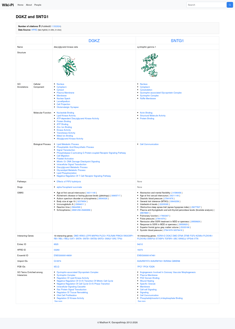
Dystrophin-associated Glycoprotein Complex (161, 92)
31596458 (176, 192)
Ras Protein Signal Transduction (71, 289)
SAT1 (72, 238)
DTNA (180, 235)
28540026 (102, 198)
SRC (114, 238)
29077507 (195, 207)
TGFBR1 (169, 238)
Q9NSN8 (176, 260)
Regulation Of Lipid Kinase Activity (73, 277)
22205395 (163, 204)
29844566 (75, 207)
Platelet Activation (65, 158)
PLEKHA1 (208, 235)
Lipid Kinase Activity (66, 115)
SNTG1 (177, 40)
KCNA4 (199, 235)
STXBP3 (160, 238)
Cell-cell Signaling (148, 289)
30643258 (174, 201)
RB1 (56, 238)
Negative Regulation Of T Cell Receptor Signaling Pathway (84, 175)
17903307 (164, 215)
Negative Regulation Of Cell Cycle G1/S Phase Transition (83, 283)
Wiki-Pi (8, 5)
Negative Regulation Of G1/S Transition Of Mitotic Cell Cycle (85, 280)
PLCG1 (102, 235)
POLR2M (111, 235)
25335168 (184, 227)
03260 (56, 249)
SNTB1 (86, 238)
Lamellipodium (63, 101)
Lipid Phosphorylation (67, 172)
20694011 (79, 204)
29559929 (195, 221)
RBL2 (66, 238)
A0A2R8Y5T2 (143, 260)
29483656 (85, 209)
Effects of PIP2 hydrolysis (69, 181)
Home (20, 4)
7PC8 (145, 266)
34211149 (90, 192)
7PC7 (139, 266)
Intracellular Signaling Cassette (71, 286)
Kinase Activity (64, 129)
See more (58, 301)
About (29, 4)
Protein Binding (64, 121)
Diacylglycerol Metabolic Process (72, 167)
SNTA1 (79, 238)
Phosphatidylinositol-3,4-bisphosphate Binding (161, 298)
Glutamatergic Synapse (67, 106)
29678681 (144, 212)
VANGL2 (182, 238)
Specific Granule (147, 283)
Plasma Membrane (65, 92)
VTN (196, 238)
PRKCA (119, 235)
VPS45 (190, 238)
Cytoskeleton (146, 89)
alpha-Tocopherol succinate (69, 187)
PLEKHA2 (142, 238)
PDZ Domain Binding (149, 277)
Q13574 (57, 260)
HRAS (82, 235)
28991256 (76, 209)
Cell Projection (63, 104)
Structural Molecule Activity (153, 115)
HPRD (34, 29)
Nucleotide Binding (65, 112)
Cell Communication (149, 144)
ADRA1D (161, 235)
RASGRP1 (128, 235)
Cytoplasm (62, 86)
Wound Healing (147, 280)
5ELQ (56, 266)
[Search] (230, 5)
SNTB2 (93, 238)
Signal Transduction (66, 149)
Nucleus (60, 83)
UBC (175, 238)
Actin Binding (146, 112)
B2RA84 (167, 260)
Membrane (62, 95)
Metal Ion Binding (65, 135)
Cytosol (60, 89)
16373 (140, 249)
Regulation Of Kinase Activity (70, 298)
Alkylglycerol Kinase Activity (70, 138)
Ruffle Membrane (148, 98)
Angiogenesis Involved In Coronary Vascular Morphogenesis (168, 272)
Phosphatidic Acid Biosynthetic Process (75, 146)
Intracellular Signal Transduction (71, 164)
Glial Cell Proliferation (67, 295)
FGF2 (192, 235)
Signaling (144, 292)
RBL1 (61, 238)
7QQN (151, 266)
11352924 (55, 26)
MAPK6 (95, 235)
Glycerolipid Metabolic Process (71, 170)
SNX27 (108, 238)
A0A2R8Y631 (156, 260)
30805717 (115, 195)
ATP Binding (62, 124)
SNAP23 (151, 238)
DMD (76, 235)
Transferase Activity (66, 132)
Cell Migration (63, 155)
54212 (140, 244)
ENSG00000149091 (63, 255)
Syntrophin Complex (149, 95)
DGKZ (94, 40)
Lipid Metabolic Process (68, 144)
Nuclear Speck (63, 98)
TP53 (119, 238)
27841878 (168, 198)
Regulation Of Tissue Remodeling (72, 292)
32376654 (81, 201)
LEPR (88, 235)
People (37, 4)
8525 (56, 244)
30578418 (177, 230)
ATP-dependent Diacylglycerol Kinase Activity (78, 118)
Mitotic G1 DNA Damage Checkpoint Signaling (78, 161)
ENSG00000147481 (146, 255)
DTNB (186, 235)
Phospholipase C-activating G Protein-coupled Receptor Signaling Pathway (91, 152)
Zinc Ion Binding (64, 126)
